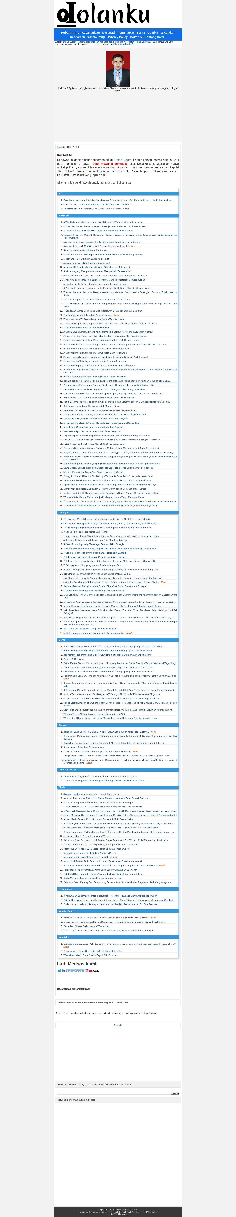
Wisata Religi (66, 911)
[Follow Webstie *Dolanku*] (73, 972)
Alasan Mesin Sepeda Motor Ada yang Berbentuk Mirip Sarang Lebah (98, 819)
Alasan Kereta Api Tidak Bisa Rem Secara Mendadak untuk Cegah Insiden (101, 340)
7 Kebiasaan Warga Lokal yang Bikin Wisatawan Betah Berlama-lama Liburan (102, 310)
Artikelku (64, 215)
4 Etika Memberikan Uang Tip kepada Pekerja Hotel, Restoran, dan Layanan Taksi (105, 226)
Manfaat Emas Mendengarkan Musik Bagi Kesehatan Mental (94, 590)
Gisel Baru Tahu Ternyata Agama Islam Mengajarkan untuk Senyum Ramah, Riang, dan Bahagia (112, 578)
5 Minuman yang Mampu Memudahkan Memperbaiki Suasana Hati (97, 271)
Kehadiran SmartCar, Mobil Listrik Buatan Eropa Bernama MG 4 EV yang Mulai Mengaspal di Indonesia (115, 840)
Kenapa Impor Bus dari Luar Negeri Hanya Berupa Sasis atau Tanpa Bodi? (101, 844)
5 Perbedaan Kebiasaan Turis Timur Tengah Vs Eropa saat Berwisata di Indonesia (105, 275)
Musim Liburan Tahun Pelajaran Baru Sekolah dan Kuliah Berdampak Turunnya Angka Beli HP (111, 698)
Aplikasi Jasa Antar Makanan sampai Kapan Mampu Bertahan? (95, 376)
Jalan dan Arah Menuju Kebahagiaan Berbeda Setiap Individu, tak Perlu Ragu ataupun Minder (111, 582)
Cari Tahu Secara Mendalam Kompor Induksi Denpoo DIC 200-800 (97, 204)
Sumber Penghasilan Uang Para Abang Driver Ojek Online (92, 472)
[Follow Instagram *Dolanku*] (87, 972)
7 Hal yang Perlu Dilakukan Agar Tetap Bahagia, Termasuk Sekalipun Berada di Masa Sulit (109, 561)
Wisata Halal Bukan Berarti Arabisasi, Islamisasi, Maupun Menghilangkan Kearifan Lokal (108, 930)
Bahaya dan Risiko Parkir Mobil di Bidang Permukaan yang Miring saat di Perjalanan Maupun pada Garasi (117, 381)
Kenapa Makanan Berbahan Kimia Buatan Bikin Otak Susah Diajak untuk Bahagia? (105, 586)
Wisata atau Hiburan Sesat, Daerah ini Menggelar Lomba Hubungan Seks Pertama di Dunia (110, 718)
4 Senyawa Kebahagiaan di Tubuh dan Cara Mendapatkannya (95, 540)
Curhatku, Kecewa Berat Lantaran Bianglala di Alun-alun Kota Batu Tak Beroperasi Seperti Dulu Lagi (114, 743)
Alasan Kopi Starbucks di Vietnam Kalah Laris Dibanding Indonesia (97, 348)
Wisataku (64, 937)
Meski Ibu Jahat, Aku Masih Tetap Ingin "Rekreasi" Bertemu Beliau (97, 751)
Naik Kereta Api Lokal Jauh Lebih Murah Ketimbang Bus (91, 431)
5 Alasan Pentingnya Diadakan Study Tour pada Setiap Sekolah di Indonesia (102, 242)
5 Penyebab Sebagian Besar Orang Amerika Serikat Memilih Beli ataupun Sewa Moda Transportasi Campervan (119, 811)
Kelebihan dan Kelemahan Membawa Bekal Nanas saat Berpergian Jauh (100, 410)
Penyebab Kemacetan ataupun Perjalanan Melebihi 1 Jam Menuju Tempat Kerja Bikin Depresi (111, 448)
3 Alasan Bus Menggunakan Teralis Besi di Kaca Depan (91, 794)
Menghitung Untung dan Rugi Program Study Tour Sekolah (93, 427)
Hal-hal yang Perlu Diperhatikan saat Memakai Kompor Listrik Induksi (98, 397)
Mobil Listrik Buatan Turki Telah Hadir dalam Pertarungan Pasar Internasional (102, 861)
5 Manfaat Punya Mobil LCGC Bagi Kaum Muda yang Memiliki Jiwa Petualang (102, 806)
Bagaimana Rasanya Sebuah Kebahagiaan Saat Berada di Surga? (97, 573)
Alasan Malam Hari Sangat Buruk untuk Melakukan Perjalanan (95, 352)
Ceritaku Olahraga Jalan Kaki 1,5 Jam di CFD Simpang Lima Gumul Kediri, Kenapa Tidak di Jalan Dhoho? (119, 944)
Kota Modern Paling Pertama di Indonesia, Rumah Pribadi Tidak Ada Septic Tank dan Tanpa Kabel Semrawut (118, 690)
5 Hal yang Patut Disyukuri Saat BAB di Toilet (86, 258)
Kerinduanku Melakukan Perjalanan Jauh (84, 747)
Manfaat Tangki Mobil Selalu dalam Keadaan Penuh (89, 853)
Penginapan (65, 889)
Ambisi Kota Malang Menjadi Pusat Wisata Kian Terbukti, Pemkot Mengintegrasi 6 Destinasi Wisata (113, 646)
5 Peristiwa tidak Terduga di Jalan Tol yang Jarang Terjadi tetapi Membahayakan (104, 279)
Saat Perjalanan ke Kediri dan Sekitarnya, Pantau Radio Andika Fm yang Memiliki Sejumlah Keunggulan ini (117, 710)
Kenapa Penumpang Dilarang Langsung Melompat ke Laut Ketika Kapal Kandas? (104, 414)
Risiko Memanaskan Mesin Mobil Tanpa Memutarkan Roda (93, 878)
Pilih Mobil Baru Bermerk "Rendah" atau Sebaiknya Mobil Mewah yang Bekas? (103, 874)
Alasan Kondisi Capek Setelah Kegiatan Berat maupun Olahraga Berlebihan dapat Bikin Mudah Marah (115, 344)
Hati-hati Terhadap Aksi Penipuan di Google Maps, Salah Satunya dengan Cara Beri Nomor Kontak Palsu (116, 402)
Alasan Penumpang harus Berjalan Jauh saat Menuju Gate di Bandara (99, 365)
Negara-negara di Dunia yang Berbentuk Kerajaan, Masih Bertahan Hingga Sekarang (106, 435)
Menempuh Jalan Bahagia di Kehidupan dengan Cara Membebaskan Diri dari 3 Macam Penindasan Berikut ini (119, 602)
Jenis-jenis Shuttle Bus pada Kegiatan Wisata (86, 836)
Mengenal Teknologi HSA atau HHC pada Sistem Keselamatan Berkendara (101, 423)
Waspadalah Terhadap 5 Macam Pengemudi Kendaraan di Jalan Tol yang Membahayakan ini (110, 505)
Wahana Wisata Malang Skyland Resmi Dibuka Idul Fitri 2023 (94, 714)
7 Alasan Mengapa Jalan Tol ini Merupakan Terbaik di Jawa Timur (96, 299)
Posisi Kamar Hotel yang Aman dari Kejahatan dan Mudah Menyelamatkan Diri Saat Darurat (110, 904)
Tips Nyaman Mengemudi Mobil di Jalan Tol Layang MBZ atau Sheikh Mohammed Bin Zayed (110, 484)
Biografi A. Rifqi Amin (73, 659)
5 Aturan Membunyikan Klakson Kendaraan (85, 250)
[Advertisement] (118, 117)
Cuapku (63, 725)
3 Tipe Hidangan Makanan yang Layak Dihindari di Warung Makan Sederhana (103, 222)
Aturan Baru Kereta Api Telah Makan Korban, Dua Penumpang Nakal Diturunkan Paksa (107, 650)
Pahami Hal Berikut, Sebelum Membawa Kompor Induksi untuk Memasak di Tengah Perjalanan (111, 439)
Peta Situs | (136, 1212)
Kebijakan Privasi (109, 1212)
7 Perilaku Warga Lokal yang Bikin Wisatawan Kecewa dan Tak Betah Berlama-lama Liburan (110, 323)
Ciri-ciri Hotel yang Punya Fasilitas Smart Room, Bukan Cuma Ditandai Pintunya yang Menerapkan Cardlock (118, 900)
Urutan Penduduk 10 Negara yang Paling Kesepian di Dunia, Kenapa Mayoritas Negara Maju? (111, 493)
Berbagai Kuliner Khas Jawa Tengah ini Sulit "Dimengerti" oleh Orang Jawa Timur (104, 389)
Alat (61, 193)
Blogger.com (94, 1212)
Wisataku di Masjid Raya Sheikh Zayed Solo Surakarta (91, 955)
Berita (62, 639)
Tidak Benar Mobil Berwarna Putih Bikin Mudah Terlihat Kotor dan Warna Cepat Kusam (107, 480)
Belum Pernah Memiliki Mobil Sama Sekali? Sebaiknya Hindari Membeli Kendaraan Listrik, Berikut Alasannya (118, 832)
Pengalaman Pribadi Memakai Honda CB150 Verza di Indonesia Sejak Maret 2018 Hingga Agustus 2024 (116, 755)
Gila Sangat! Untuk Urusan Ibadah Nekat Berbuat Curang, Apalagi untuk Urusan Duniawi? (109, 671)
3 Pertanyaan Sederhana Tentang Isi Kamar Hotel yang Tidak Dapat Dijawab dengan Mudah (110, 895)
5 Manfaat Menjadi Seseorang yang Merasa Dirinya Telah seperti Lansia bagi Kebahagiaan (109, 548)
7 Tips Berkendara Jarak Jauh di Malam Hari (86, 327)
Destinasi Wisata (68, 769)
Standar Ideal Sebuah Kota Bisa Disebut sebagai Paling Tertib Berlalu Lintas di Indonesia (108, 467)
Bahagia (63, 512)
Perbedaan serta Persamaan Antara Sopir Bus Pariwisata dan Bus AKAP (100, 869)
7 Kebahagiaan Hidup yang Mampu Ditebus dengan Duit (92, 565)
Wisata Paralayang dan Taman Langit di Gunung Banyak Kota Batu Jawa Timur (103, 780)
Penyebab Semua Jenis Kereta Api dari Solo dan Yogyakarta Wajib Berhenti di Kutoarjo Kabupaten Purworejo (118, 452)
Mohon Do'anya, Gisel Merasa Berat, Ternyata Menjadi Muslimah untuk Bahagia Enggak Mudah (112, 606)
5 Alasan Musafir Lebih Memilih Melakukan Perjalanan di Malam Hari (98, 230)
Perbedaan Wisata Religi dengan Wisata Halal (86, 926)
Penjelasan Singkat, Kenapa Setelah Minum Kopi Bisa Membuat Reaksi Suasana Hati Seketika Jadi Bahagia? (119, 617)
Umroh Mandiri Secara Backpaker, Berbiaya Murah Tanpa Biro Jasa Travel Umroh (105, 488)
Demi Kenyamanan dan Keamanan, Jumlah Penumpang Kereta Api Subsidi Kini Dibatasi (108, 667)
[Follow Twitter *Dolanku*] (59, 972)
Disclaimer (132, 1210)
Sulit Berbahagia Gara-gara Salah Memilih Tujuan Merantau (93, 633)
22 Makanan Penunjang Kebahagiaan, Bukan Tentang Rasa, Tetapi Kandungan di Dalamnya (110, 523)
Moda (62, 787)
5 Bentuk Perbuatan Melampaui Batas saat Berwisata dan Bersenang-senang (102, 254)
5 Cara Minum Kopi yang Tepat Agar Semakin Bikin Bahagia (93, 544)
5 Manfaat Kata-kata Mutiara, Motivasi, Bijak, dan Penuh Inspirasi (96, 267)
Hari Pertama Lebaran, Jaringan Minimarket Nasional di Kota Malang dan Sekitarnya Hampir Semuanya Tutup (119, 676)
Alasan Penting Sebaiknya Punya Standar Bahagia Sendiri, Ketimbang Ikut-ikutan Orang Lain (110, 569)
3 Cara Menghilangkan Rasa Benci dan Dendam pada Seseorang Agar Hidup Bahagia (107, 527)
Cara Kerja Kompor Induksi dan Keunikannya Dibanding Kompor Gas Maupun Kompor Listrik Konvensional (117, 200)
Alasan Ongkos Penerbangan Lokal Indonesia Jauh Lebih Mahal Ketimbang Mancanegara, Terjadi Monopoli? (118, 823)
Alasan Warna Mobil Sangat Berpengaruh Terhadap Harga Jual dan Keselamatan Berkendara (110, 827)
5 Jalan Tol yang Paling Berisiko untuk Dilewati (86, 263)
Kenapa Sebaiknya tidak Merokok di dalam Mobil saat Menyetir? (96, 418)
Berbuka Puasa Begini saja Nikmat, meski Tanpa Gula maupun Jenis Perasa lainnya (106, 731)
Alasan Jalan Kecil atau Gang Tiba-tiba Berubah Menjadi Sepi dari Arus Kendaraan (105, 336)
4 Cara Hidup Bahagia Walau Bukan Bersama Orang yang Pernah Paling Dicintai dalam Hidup (111, 536)
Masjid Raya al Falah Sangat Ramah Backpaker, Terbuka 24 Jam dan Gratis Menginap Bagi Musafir (114, 922)
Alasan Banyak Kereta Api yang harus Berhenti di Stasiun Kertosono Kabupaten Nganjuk (108, 331)
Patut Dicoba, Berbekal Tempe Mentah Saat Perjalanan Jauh (94, 444)
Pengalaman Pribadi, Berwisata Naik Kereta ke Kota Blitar (92, 951)
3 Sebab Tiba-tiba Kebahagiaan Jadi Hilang (85, 531)
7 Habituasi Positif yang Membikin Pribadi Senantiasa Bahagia (94, 557)
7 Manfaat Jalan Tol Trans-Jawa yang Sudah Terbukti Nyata (93, 319)
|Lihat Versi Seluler (149, 1212)
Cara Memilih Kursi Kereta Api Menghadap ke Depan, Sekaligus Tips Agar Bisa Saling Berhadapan (113, 393)
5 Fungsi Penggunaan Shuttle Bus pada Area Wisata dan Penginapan (98, 802)
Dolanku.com (122, 160)
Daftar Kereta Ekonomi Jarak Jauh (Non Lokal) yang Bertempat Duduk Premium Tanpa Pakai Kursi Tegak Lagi (119, 663)
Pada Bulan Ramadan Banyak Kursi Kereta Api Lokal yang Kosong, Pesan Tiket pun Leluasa (110, 865)
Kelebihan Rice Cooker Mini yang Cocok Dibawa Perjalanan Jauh (96, 208)
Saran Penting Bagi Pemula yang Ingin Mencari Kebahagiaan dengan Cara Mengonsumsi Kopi (111, 463)
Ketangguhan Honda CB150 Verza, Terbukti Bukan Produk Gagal (96, 848)
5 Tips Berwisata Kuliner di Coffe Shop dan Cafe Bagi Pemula (94, 284)
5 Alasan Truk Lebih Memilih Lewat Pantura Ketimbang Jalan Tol (96, 246)
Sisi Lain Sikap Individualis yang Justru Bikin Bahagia (90, 628)
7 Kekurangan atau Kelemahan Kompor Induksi (87, 315)
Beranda (61, 147)
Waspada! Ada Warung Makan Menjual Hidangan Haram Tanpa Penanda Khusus (104, 497)
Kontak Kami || (125, 1212)
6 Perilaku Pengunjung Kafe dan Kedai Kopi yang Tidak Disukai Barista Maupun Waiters (107, 288)
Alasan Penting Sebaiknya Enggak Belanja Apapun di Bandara (95, 361)
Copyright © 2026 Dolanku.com (112, 1210)
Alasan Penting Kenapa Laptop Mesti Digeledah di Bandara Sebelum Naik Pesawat (105, 357)
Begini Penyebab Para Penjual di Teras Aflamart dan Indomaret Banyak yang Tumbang (107, 654)
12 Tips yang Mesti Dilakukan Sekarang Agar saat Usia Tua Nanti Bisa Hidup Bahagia (106, 519)
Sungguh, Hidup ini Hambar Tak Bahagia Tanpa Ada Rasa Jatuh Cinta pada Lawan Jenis (108, 476)
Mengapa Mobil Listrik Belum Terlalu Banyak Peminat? (91, 857)
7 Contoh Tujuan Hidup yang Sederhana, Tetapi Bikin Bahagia (94, 552)
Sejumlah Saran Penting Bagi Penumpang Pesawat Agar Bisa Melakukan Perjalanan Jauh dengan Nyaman (117, 882)
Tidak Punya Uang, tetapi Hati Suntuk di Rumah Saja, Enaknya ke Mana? (100, 776)
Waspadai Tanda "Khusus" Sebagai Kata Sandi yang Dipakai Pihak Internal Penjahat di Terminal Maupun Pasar (119, 501)
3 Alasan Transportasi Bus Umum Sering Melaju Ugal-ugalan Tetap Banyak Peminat (105, 798)
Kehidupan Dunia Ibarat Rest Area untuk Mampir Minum (91, 406)
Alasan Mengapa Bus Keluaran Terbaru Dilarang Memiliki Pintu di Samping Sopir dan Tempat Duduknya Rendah (120, 815)
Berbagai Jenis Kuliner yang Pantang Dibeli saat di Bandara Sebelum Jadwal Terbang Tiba (109, 385)
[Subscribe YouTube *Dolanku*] (94, 972)
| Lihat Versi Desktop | (118, 1214)
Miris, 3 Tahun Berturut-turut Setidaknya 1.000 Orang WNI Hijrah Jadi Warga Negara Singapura (111, 694)
